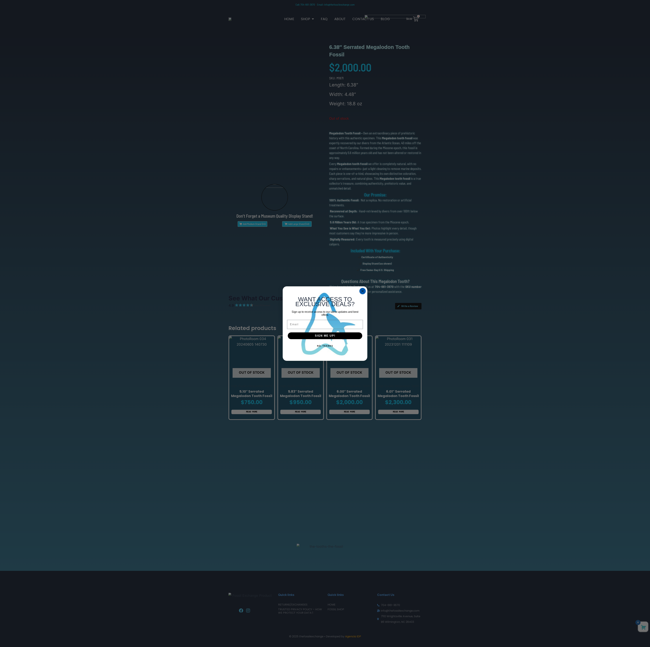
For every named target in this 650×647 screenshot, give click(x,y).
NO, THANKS (325, 346)
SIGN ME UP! (325, 335)
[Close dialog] (363, 291)
